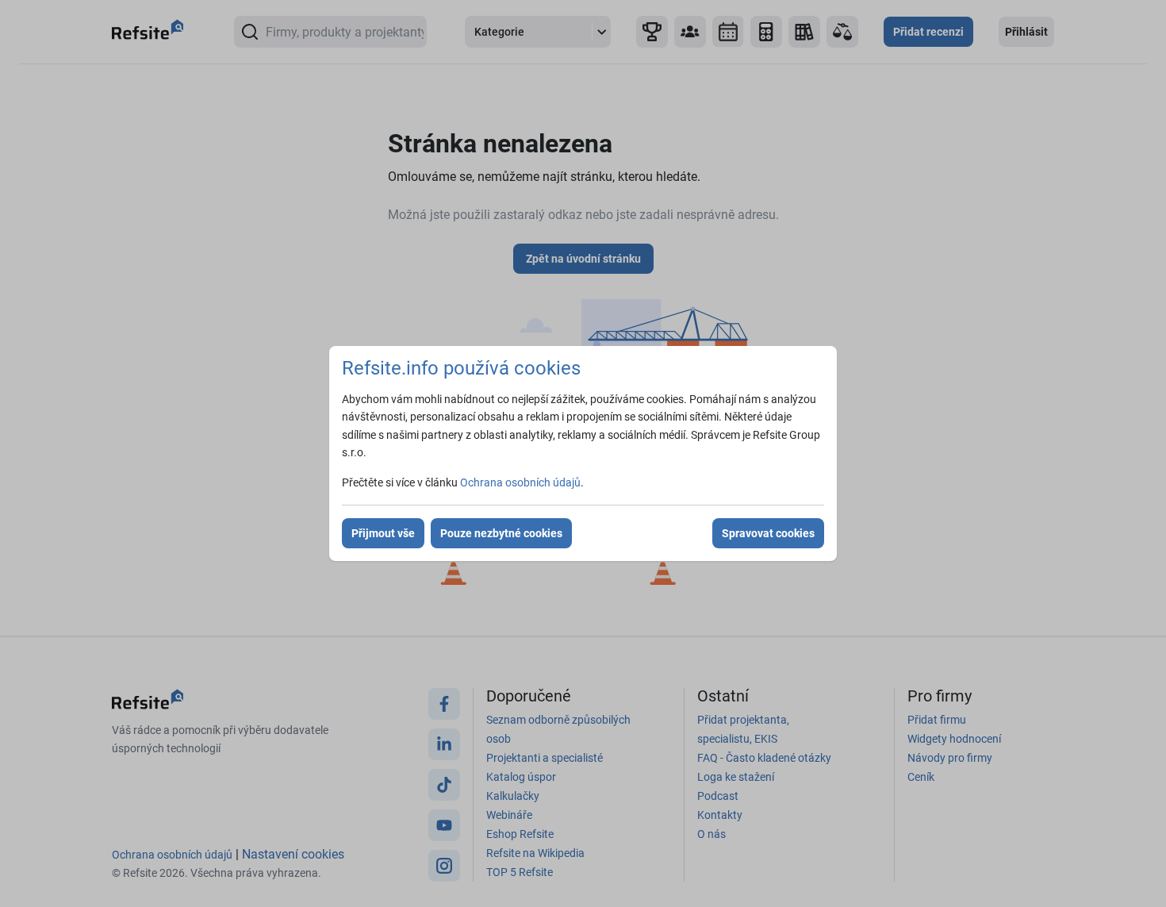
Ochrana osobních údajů (520, 482)
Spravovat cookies (768, 533)
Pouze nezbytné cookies (501, 533)
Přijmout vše (383, 533)
